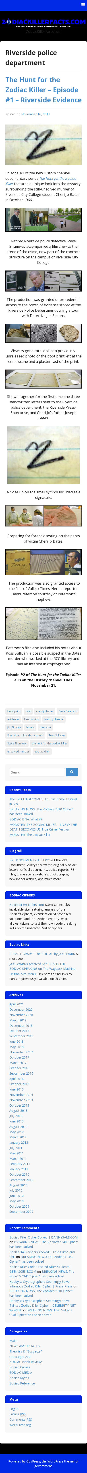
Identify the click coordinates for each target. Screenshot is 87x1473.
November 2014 (21, 1095)
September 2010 (21, 1180)
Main (13, 1340)
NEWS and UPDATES (24, 1346)
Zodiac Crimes (19, 1367)
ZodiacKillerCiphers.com (26, 904)
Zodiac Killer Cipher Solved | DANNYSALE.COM (43, 1237)
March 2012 (18, 1137)
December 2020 (21, 1009)
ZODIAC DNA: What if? (25, 819)
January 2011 (18, 1169)
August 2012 (18, 1126)
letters (30, 727)
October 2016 (19, 1068)
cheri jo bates (44, 711)
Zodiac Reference (22, 1383)
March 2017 (18, 1063)
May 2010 (16, 1201)
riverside (45, 727)
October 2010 (19, 1174)
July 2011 (15, 1148)
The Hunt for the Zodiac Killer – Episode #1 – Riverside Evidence (43, 89)
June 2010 (16, 1196)
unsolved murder (18, 751)
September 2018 (21, 1036)
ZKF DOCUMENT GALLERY (29, 860)
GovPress (33, 1461)
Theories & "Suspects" (25, 1351)
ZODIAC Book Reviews (26, 1362)
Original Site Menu (22, 974)
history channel (54, 719)
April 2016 (16, 1079)
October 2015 (19, 1084)
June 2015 (16, 1089)
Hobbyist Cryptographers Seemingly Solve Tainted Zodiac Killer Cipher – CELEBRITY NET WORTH (42, 1305)
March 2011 (18, 1158)
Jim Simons (14, 727)
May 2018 (16, 1047)
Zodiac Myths (19, 1378)
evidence (13, 719)
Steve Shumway (17, 743)
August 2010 (18, 1185)
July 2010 (15, 1190)
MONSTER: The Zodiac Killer (29, 835)
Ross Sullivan (57, 735)
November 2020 (21, 1015)
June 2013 (16, 1121)
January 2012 (18, 1142)
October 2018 (19, 1031)
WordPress (55, 1461)
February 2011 (19, 1164)
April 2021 (16, 1004)
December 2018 (21, 1025)
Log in (13, 1409)
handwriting (31, 719)
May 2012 (16, 1132)
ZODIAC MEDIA (20, 1372)
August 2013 (18, 1110)
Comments (20, 1419)
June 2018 (16, 1041)
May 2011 (16, 1153)
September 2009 (21, 1211)
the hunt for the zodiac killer (49, 743)
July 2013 (15, 1116)
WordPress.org (20, 1425)
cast (28, 711)
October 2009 (19, 1206)
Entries (17, 1414)
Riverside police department (25, 735)
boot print (13, 711)
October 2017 (19, 1057)
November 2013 (21, 1100)
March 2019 (18, 1020)
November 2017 (21, 1052)
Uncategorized (19, 1357)
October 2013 (19, 1105)
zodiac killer (42, 751)
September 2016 (21, 1073)
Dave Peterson (68, 711)
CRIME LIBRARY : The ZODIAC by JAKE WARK (42, 954)
